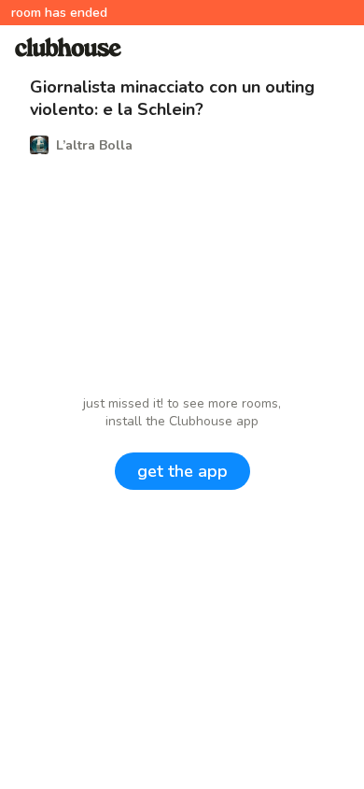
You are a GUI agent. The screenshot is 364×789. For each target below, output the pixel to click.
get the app (182, 471)
